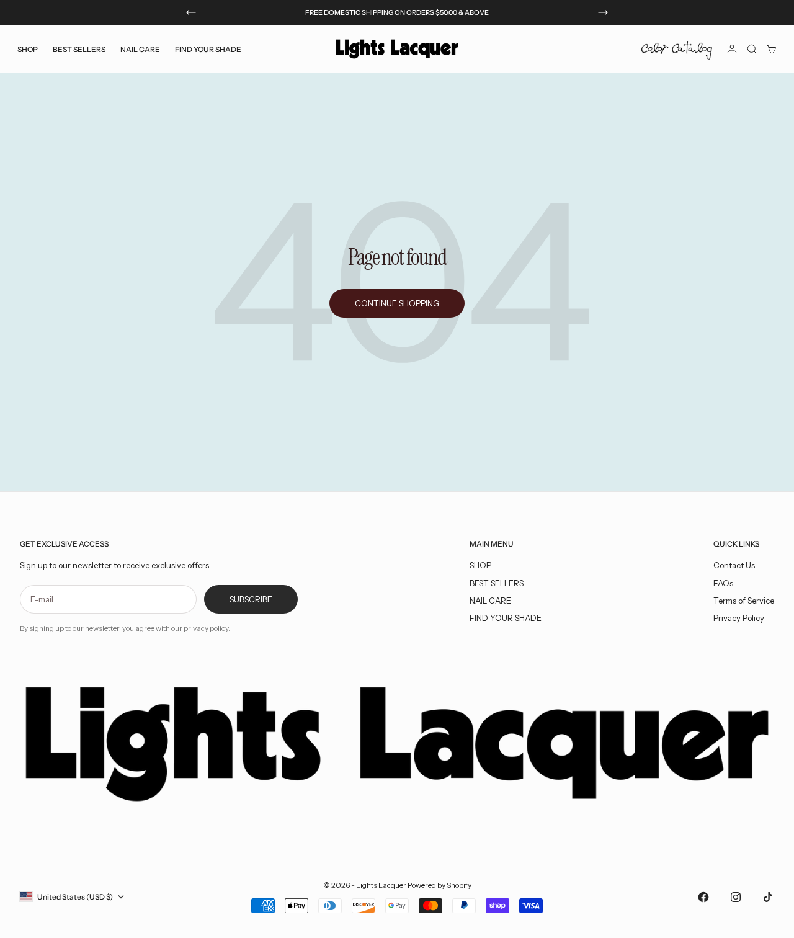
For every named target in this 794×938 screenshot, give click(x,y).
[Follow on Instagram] (735, 897)
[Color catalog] (676, 49)
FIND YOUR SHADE (506, 618)
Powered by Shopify (439, 885)
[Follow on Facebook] (703, 897)
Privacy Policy (738, 618)
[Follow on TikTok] (768, 897)
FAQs (723, 583)
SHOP (480, 565)
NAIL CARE (490, 600)
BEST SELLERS (79, 48)
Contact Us (734, 565)
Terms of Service (743, 600)
